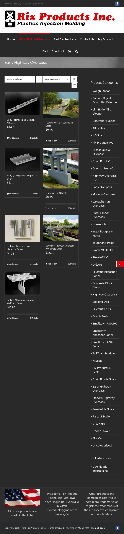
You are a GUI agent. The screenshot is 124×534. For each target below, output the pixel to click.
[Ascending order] (39, 79)
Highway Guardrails (105, 294)
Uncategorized (102, 445)
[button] (76, 51)
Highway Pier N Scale (56, 193)
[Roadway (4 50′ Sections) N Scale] (60, 105)
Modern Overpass (104, 194)
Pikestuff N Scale (103, 409)
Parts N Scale (101, 416)
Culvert (97, 264)
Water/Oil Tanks (103, 250)
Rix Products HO (103, 142)
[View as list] (74, 85)
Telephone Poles (103, 242)
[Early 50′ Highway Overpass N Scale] (22, 159)
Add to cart (14, 138)
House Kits (99, 224)
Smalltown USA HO (105, 323)
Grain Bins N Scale (104, 379)
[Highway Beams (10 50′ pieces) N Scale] (22, 228)
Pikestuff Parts (102, 309)
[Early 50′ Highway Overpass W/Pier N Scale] (22, 283)
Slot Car (98, 438)
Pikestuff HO (100, 257)
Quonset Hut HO (103, 168)
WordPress (83, 528)
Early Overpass (102, 187)
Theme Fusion (98, 528)
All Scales (99, 128)
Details (35, 138)
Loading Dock (101, 301)
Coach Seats (101, 316)
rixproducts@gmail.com (33, 4)
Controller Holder (104, 120)
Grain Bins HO (101, 161)
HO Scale (98, 135)
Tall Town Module (104, 353)
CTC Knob (99, 423)
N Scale (98, 360)
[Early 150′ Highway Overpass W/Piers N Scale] (60, 228)
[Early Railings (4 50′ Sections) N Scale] (22, 103)
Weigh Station (102, 91)
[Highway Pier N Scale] (60, 168)
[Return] (120, 264)
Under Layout (101, 431)
